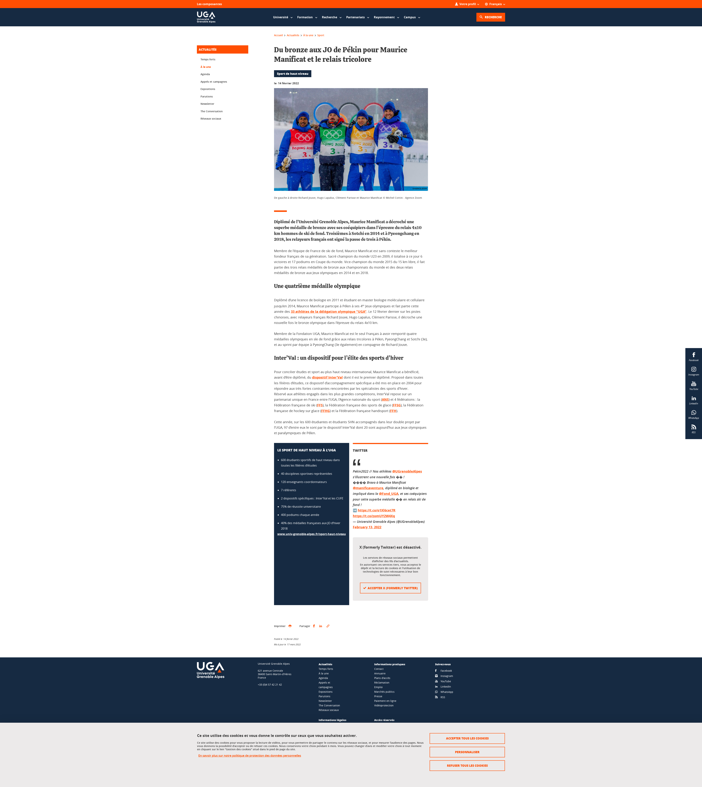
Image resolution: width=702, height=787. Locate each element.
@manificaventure (368, 488)
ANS (385, 399)
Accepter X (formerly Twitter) (393, 588)
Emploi (378, 687)
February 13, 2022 (367, 527)
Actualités (207, 49)
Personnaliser (467, 752)
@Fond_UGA (388, 493)
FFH (393, 411)
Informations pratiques (389, 664)
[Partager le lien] (328, 626)
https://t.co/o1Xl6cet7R (376, 510)
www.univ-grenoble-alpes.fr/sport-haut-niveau (311, 534)
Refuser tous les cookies (467, 765)
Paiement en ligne (385, 701)
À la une (206, 67)
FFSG (397, 405)
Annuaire (380, 673)
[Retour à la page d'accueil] (206, 17)
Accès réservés (384, 720)
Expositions (208, 89)
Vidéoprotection (384, 705)
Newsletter (207, 103)
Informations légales (332, 720)
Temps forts (208, 59)
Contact (379, 669)
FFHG (325, 411)
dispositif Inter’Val (327, 377)
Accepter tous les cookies (467, 738)
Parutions (207, 96)
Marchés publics (384, 691)
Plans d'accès (382, 678)
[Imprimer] (290, 626)
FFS (320, 405)
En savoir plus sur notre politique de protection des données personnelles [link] (249, 755)
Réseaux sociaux (211, 118)
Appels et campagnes (214, 81)
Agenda (205, 74)
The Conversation (212, 111)
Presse (378, 696)
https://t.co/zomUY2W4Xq (374, 516)
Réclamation (381, 682)
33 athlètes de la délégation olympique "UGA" (329, 311)
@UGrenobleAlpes (407, 471)
